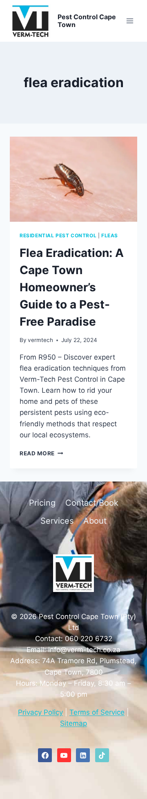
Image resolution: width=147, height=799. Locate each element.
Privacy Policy (40, 712)
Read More (41, 453)
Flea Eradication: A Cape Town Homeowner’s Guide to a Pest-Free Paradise (72, 287)
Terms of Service (97, 712)
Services (57, 521)
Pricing (42, 503)
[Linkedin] (83, 755)
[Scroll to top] (129, 681)
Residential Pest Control (58, 235)
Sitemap (73, 723)
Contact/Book (91, 503)
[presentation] (73, 179)
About (95, 521)
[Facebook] (45, 755)
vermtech (40, 340)
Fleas (109, 235)
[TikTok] (102, 755)
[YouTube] (64, 755)
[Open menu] (129, 21)
